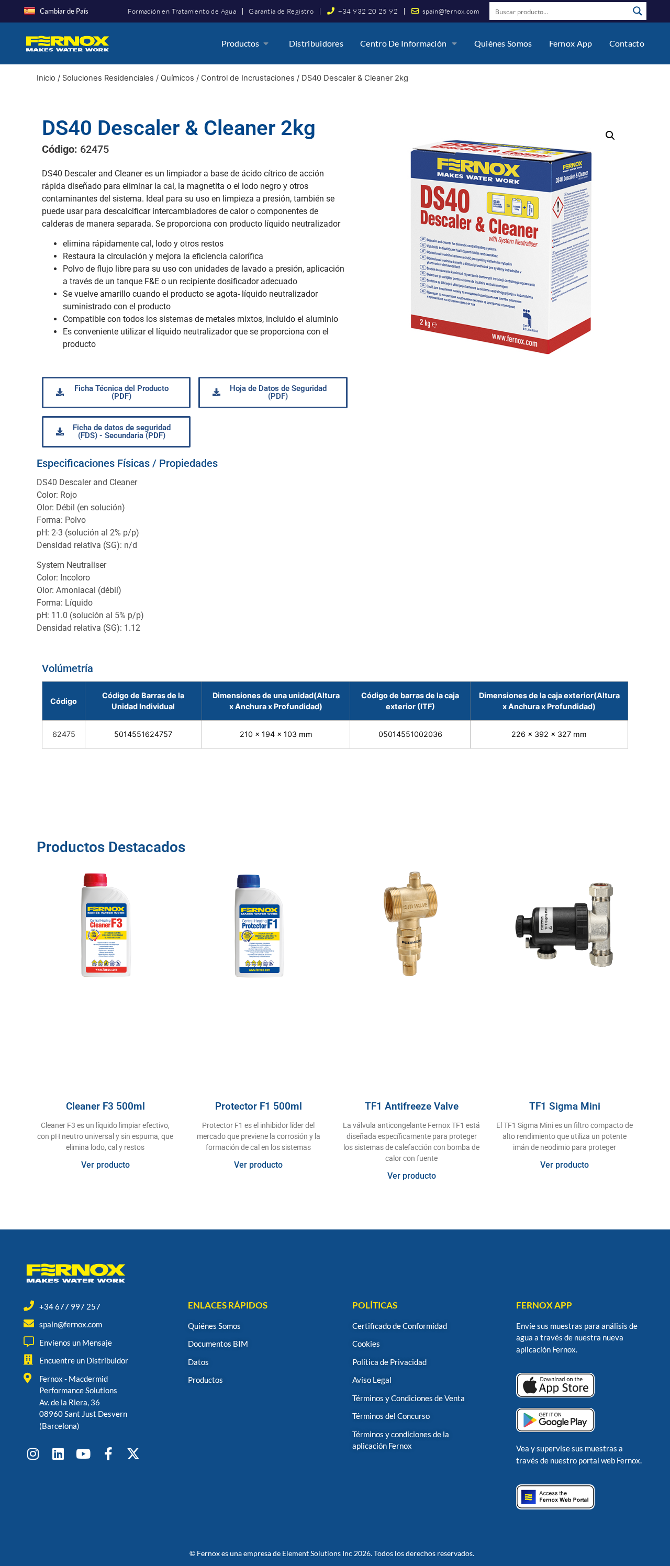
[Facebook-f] (108, 1454)
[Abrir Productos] (266, 43)
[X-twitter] (133, 1454)
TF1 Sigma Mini (564, 1106)
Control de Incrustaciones (248, 78)
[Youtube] (83, 1454)
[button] (610, 135)
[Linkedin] (58, 1454)
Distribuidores (316, 43)
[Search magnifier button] (637, 11)
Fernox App (571, 43)
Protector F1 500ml (258, 1106)
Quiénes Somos (503, 43)
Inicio (46, 78)
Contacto (626, 43)
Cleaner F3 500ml (105, 1106)
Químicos (177, 78)
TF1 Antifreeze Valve (412, 1106)
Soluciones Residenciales (108, 78)
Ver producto (105, 1165)
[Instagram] (33, 1454)
